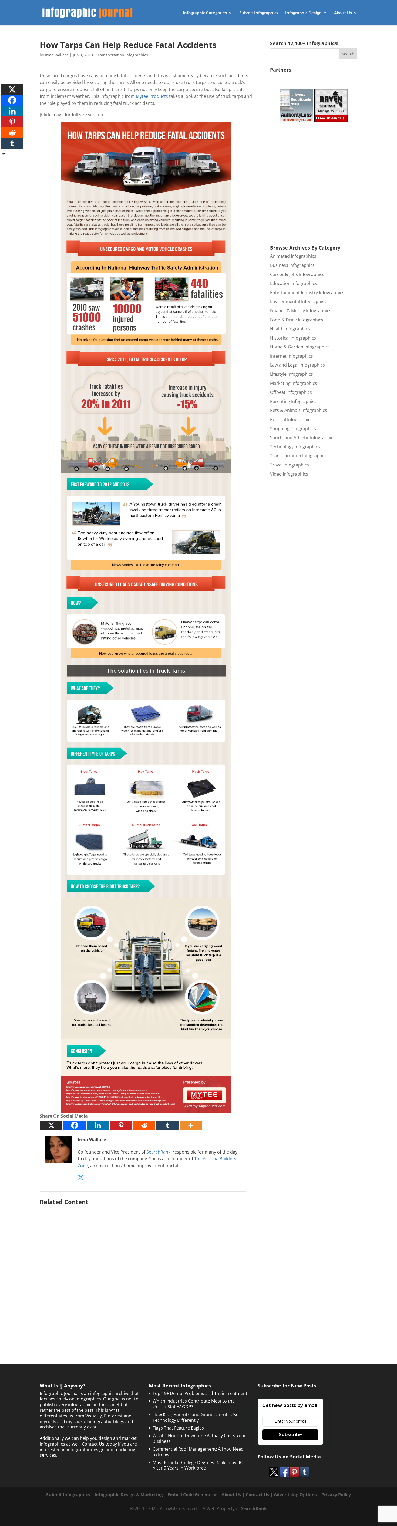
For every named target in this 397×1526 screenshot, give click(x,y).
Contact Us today (99, 1444)
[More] (191, 1125)
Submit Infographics (258, 13)
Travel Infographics (289, 465)
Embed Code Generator (192, 1495)
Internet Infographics (291, 356)
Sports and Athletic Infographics (302, 438)
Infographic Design (303, 13)
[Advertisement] (146, 1271)
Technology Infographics (295, 447)
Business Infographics (292, 265)
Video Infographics (289, 474)
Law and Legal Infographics (297, 365)
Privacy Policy (336, 1495)
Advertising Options (295, 1495)
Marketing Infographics (293, 383)
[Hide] (3, 154)
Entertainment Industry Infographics (307, 292)
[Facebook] (74, 1125)
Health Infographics (290, 329)
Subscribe (290, 1434)
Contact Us (257, 1495)
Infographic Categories (205, 13)
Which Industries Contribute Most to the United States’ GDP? (194, 1404)
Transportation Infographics (122, 55)
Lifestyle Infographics (291, 374)
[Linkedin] (98, 1125)
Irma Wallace (57, 55)
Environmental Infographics (298, 301)
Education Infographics (293, 283)
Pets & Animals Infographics (298, 410)
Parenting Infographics (293, 401)
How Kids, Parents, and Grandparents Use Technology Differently (195, 1417)
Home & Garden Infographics (300, 347)
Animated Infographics (293, 256)
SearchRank (158, 1152)
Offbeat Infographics (291, 392)
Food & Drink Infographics (296, 320)
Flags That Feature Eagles (178, 1428)
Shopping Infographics (293, 429)
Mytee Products (152, 96)
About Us (343, 13)
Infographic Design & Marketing (129, 1495)
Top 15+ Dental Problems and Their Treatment (200, 1393)
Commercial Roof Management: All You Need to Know (198, 1452)
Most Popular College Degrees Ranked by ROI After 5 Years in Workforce (198, 1465)
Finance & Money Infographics (300, 311)
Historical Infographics (293, 338)
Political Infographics (291, 419)
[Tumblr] (167, 1125)
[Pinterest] (121, 1125)
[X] (51, 1125)
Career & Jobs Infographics (297, 274)
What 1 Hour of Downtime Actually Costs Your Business (199, 1438)
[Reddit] (144, 1125)
